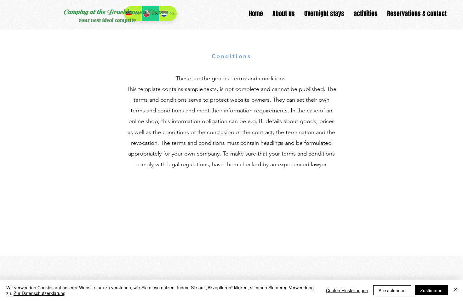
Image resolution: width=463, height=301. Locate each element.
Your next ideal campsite (107, 20)
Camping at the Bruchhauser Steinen (115, 12)
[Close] (455, 290)
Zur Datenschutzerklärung (40, 293)
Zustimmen (431, 290)
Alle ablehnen (392, 290)
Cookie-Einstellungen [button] (347, 290)
